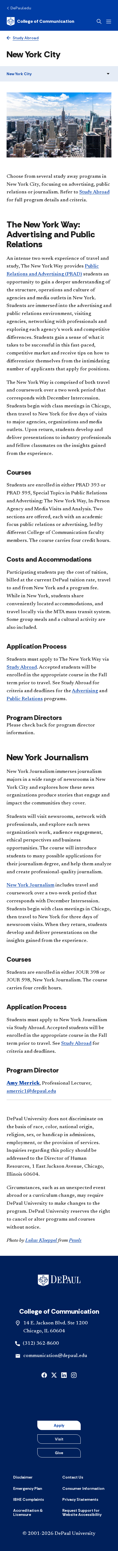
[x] (54, 1374)
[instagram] (74, 1374)
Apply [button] (59, 1425)
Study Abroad (94, 192)
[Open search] (99, 21)
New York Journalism (30, 885)
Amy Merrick (23, 1083)
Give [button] (59, 1452)
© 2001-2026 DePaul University (59, 1533)
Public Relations (25, 699)
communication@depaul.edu (55, 1355)
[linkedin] (64, 1374)
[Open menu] (108, 21)
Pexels (75, 1240)
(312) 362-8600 (41, 1343)
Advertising (85, 691)
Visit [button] (59, 1439)
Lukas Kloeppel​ (41, 1240)
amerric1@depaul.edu (31, 1091)
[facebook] (44, 1374)
